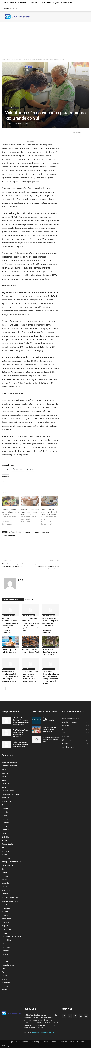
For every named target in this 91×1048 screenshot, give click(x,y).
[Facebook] (4, 133)
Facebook (5, 823)
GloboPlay (5, 837)
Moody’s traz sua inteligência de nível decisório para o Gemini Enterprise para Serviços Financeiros (10, 676)
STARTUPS (45, 532)
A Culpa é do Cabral (9, 766)
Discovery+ (6, 798)
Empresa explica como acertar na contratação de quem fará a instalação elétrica (46, 566)
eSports (5, 815)
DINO (9, 123)
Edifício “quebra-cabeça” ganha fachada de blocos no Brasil (50, 652)
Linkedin (5, 876)
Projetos (56, 3)
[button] (86, 3)
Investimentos (7, 865)
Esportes (5, 812)
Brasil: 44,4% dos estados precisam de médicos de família (49, 512)
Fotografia (5, 830)
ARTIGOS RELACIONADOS (12, 599)
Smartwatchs (7, 947)
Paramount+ (6, 908)
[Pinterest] (15, 133)
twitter (4, 975)
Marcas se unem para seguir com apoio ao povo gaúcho (30, 512)
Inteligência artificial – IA (11, 862)
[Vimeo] (75, 1016)
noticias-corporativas (10, 901)
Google (4, 840)
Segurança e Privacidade (11, 936)
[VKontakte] (80, 1016)
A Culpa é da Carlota (10, 762)
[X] (9, 133)
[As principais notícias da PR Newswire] (36, 720)
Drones (4, 805)
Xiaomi (4, 993)
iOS (3, 869)
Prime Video (6, 919)
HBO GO (5, 847)
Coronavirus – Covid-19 (11, 794)
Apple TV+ (6, 783)
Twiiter (4, 972)
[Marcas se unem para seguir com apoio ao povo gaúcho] (30, 501)
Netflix (4, 887)
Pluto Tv (5, 915)
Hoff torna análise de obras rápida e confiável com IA (30, 652)
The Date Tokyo (66, 3)
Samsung (5, 933)
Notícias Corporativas (14, 60)
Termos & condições (10, 8)
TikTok (4, 968)
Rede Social (6, 929)
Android (5, 773)
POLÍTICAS (12, 532)
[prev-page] (3, 688)
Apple (4, 776)
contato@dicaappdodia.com (43, 1032)
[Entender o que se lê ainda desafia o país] (10, 642)
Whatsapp (6, 990)
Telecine (5, 961)
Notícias (13, 3)
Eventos (5, 819)
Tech (3, 958)
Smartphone (22, 3)
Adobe (4, 769)
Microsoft (5, 879)
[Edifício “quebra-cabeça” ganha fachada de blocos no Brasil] (50, 642)
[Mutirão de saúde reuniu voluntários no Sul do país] (10, 501)
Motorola (5, 883)
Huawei (5, 855)
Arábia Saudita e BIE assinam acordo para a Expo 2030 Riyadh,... (20, 744)
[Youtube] (86, 1016)
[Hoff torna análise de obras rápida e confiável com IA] (30, 642)
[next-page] (6, 688)
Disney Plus (6, 801)
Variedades (6, 983)
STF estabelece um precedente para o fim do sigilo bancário (14, 565)
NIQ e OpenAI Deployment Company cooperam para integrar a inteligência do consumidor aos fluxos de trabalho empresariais (10, 625)
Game (4, 833)
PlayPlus (5, 911)
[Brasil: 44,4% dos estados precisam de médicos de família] (49, 501)
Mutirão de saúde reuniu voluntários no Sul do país (10, 512)
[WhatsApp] (20, 133)
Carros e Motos (8, 791)
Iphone (4, 872)
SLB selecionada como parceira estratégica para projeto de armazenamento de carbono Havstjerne (30, 676)
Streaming (34, 3)
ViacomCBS (6, 986)
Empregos (6, 808)
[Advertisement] (45, 39)
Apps (4, 3)
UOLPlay (5, 979)
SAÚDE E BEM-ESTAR (24, 532)
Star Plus (5, 951)
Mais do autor (30, 599)
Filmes (4, 826)
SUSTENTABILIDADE (9, 535)
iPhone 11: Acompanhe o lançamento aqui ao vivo (51, 739)
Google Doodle (7, 844)
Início (3, 60)
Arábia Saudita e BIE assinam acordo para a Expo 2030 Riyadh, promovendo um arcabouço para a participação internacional (50, 625)
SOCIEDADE (36, 532)
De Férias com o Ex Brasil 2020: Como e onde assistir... (50, 730)
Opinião (5, 904)
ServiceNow (46, 3)
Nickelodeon (6, 890)
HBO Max (5, 851)
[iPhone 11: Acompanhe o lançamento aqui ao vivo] (36, 739)
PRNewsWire (7, 922)
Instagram (6, 858)
